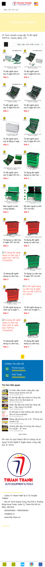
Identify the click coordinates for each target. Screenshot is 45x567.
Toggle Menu (4, 4)
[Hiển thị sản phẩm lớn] (6, 44)
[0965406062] (4, 564)
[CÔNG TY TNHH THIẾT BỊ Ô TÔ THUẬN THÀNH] (22, 3)
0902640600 (19, 370)
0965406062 (18, 377)
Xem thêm (22, 434)
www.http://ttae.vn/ (12, 517)
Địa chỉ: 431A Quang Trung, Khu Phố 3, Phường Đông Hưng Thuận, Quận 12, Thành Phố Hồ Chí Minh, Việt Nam (22, 504)
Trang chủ (6, 16)
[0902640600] (13, 564)
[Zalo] (22, 564)
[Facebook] (40, 564)
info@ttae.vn (9, 514)
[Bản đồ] (31, 564)
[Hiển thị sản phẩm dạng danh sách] (12, 44)
